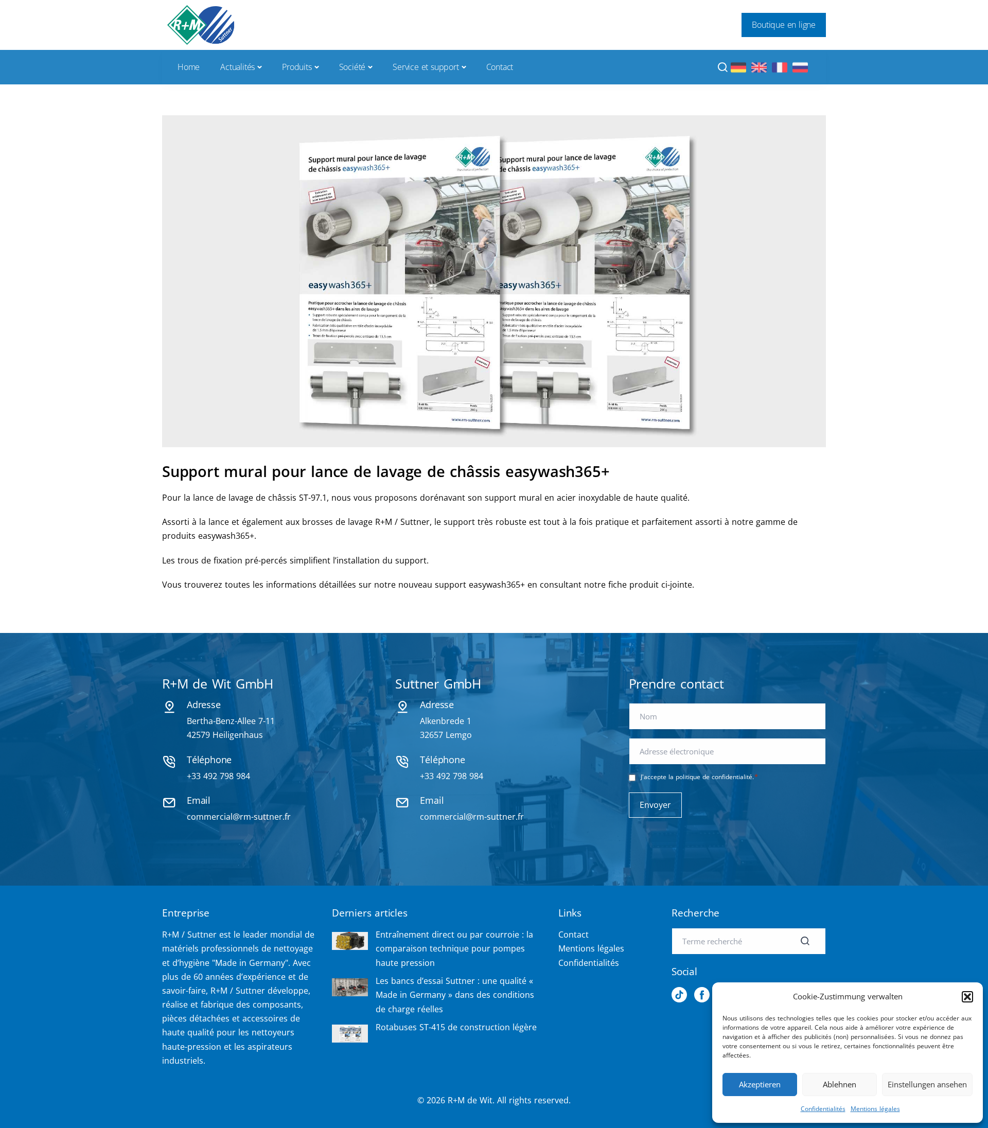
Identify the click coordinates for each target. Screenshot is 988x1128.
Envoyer (655, 804)
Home (189, 67)
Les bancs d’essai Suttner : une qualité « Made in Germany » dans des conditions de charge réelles (455, 994)
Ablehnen (839, 1084)
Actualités (237, 67)
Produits (296, 67)
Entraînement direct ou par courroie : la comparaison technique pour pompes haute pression (454, 948)
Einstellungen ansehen (927, 1084)
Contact (500, 67)
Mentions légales (875, 1108)
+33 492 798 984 (218, 776)
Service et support (425, 67)
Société (352, 67)
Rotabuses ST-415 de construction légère (456, 1027)
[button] (967, 997)
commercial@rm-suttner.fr (239, 816)
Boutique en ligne (784, 24)
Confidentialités (823, 1108)
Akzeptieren (760, 1084)
